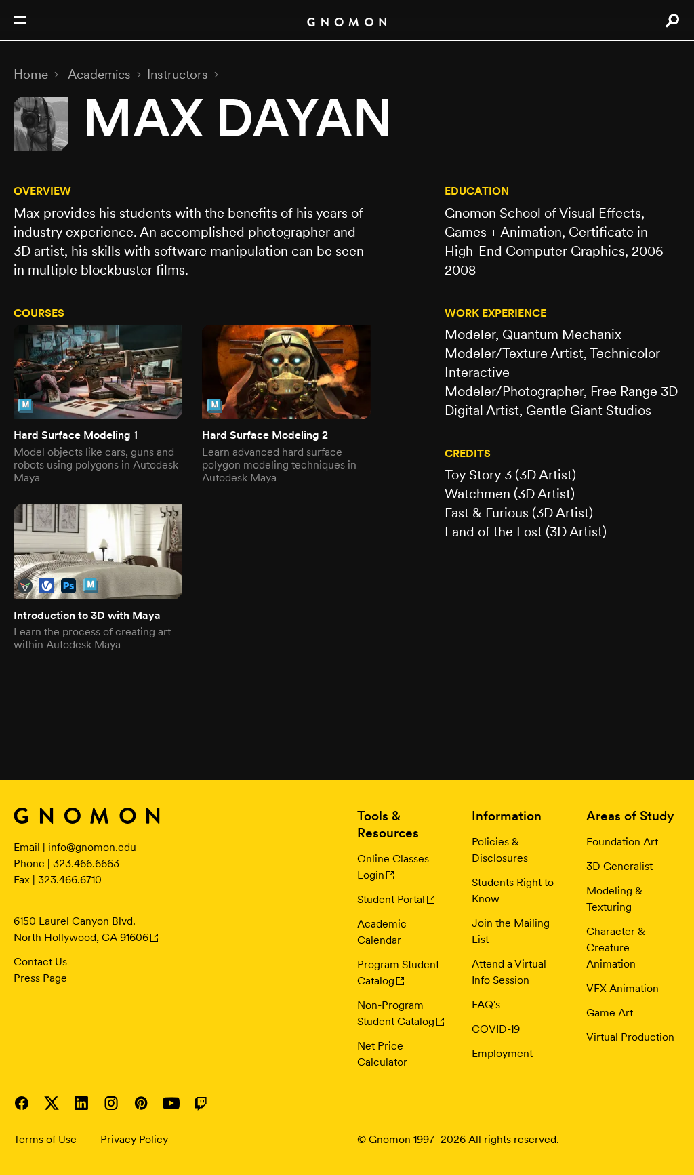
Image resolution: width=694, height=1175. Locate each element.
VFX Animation (622, 988)
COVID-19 (496, 1028)
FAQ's (486, 1004)
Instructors (177, 74)
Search (672, 20)
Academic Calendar (382, 932)
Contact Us (40, 961)
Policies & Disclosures (500, 849)
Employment (502, 1053)
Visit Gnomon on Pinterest (141, 1103)
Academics (99, 74)
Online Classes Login (393, 866)
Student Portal (391, 899)
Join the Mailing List (511, 931)
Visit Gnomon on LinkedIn (81, 1103)
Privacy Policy (134, 1139)
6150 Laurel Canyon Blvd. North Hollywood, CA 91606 (81, 929)
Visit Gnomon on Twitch (201, 1103)
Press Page (40, 978)
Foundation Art (622, 841)
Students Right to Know (513, 890)
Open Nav (19, 20)
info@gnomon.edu (92, 847)
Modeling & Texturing (614, 898)
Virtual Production (630, 1037)
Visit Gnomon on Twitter (51, 1103)
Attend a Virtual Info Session (509, 972)
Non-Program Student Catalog (395, 1013)
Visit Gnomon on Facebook (22, 1103)
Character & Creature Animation (615, 947)
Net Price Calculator (382, 1054)
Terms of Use (45, 1139)
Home (31, 74)
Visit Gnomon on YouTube (171, 1103)
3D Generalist (619, 866)
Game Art (609, 1012)
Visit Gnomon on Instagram (111, 1103)
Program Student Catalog (398, 972)
